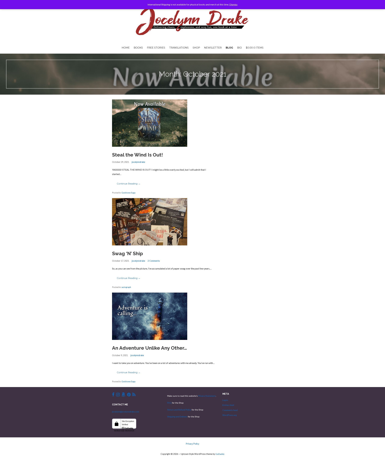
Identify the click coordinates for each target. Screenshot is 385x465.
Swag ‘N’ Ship (127, 253)
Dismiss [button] (233, 4)
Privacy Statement (207, 396)
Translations (179, 47)
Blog (229, 47)
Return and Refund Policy (179, 409)
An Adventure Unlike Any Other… (149, 348)
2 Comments (154, 261)
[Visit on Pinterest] (129, 395)
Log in (225, 400)
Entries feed (228, 405)
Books (138, 47)
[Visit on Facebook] (113, 395)
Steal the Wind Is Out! (137, 155)
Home (126, 47)
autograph (126, 287)
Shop (196, 47)
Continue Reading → (128, 183)
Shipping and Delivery (177, 416)
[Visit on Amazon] (123, 395)
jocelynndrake (138, 162)
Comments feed (230, 410)
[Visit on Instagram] (118, 395)
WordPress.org (229, 415)
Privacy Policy (192, 443)
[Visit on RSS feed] (134, 395)
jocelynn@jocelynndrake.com (125, 411)
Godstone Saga (128, 192)
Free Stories (156, 47)
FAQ (169, 402)
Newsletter (213, 47)
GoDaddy (220, 454)
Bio (239, 47)
